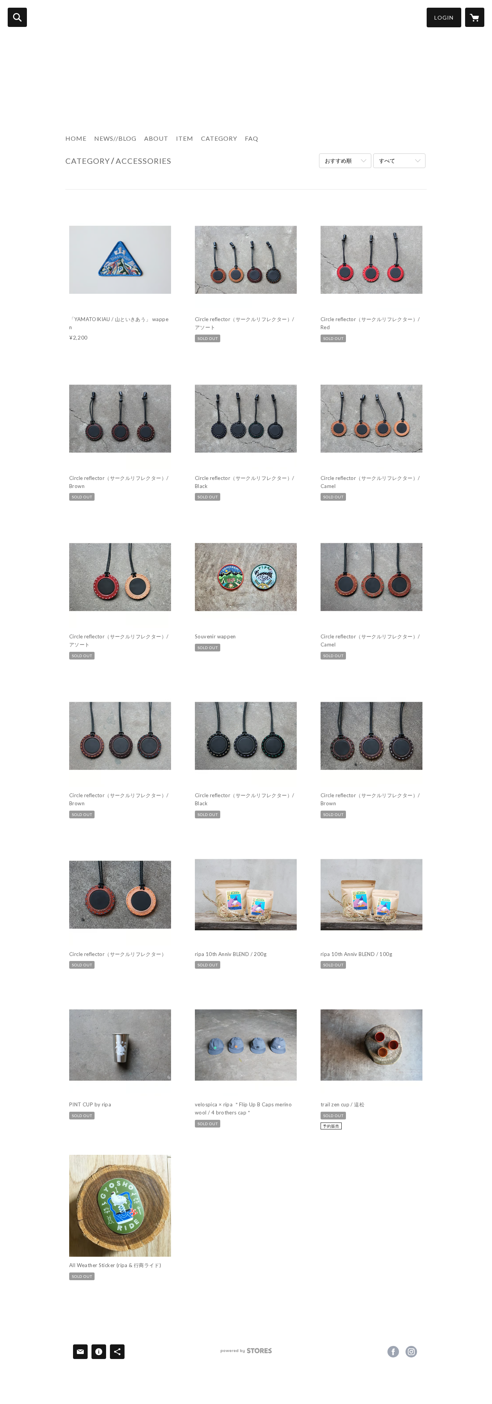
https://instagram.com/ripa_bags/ (411, 1351)
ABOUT (156, 138)
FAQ (251, 138)
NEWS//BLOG (115, 138)
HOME (75, 138)
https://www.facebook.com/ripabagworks (393, 1351)
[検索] (17, 17)
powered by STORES (246, 1353)
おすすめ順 (338, 160)
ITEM (184, 138)
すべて (387, 160)
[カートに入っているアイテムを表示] (474, 17)
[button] (444, 17)
